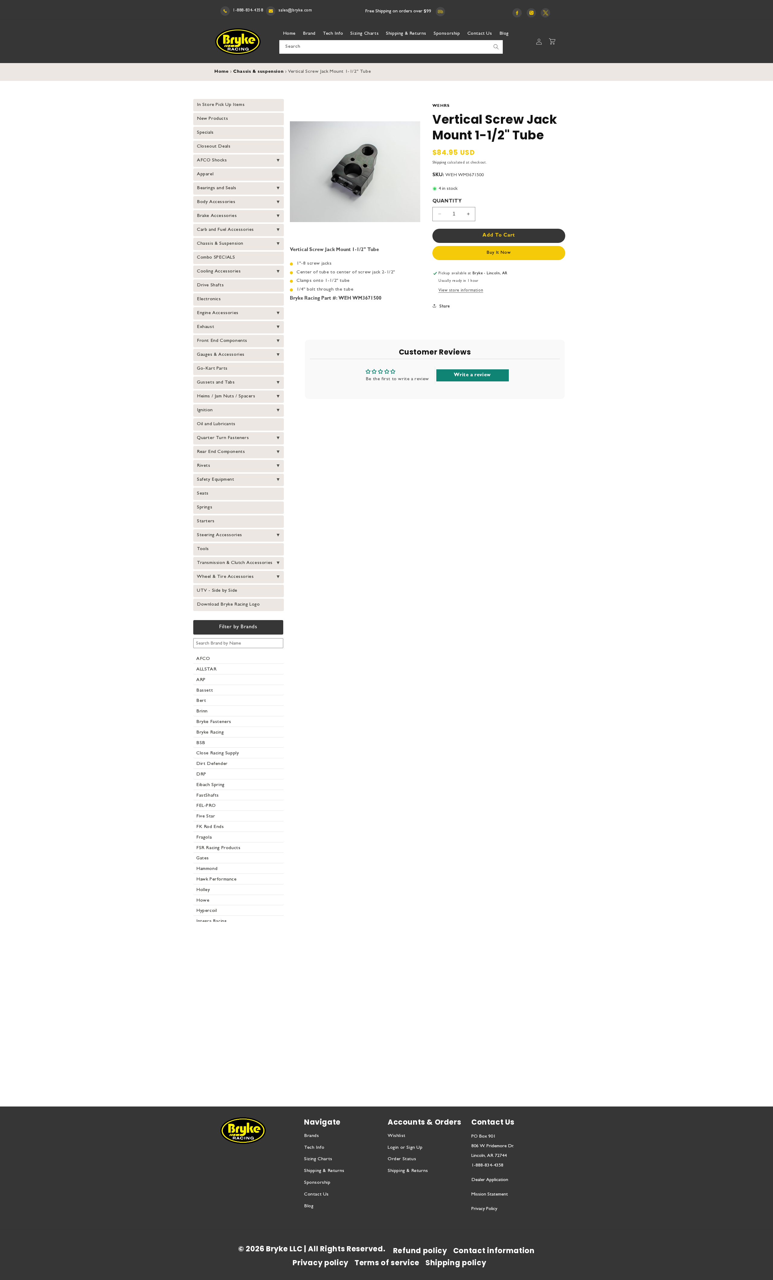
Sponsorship (317, 1182)
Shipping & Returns (324, 1171)
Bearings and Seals (216, 188)
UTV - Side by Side (217, 590)
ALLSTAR (206, 669)
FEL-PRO (206, 806)
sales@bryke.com (295, 10)
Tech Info (314, 1147)
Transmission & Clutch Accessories (235, 563)
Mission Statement (489, 1194)
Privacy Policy (484, 1209)
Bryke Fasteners (213, 722)
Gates (202, 858)
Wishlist (397, 1136)
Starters (206, 521)
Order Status (402, 1159)
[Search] (496, 46)
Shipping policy (455, 1263)
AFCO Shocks (212, 160)
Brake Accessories (217, 216)
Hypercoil (206, 911)
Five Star (205, 816)
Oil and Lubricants (216, 424)
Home (221, 72)
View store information (460, 290)
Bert (201, 701)
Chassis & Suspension (220, 243)
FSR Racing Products (218, 848)
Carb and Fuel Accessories (225, 230)
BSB (200, 743)
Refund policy (420, 1251)
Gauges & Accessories (221, 354)
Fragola (204, 837)
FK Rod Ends (210, 827)
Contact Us (316, 1194)
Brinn (202, 711)
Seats (203, 493)
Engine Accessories (218, 313)
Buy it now (499, 253)
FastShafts (207, 795)
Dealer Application (489, 1180)
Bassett (204, 690)
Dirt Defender (212, 764)
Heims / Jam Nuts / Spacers (226, 396)
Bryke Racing (210, 732)
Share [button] (444, 306)
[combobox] (391, 47)
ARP (201, 680)
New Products (212, 118)
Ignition (205, 410)
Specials (205, 132)
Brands (311, 1136)
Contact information (494, 1251)
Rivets (203, 465)
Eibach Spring (210, 785)
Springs (204, 507)
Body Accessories (216, 202)
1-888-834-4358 (248, 10)
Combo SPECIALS (216, 257)
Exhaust (205, 327)
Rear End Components (221, 452)
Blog (308, 1206)
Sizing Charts (318, 1159)
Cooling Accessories (219, 271)
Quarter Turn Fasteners (223, 438)
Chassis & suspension (258, 72)
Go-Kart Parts (212, 368)
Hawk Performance (216, 879)
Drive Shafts (210, 285)
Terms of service (386, 1263)
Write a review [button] (472, 375)
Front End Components (222, 341)
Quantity (447, 201)
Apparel (205, 174)
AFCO (203, 659)
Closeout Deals (213, 146)
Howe (202, 900)
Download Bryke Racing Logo (228, 604)
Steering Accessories (219, 535)
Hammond (206, 869)
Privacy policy (320, 1263)
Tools (203, 549)
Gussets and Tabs (216, 382)
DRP (201, 774)
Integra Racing (211, 921)
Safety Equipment (215, 479)
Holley (203, 890)
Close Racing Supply (217, 753)
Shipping (439, 163)
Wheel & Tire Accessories (225, 577)
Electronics (209, 299)
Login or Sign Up (405, 1147)
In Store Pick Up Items (221, 105)
